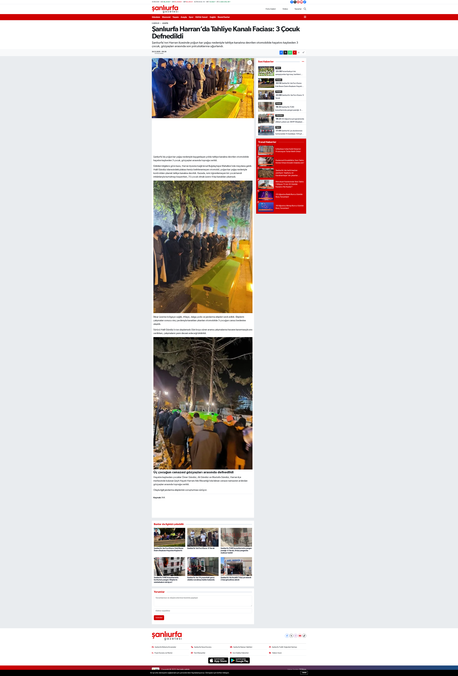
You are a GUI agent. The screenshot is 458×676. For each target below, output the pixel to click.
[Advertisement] (202, 136)
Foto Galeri (271, 9)
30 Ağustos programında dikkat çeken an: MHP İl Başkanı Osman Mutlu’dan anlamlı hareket (289, 121)
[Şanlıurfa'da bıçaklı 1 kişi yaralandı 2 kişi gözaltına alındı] (236, 566)
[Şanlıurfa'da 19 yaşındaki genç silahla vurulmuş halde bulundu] (203, 566)
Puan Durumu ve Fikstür (163, 653)
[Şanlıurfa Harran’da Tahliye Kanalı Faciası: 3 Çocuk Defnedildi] (203, 88)
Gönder (159, 618)
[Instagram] (296, 636)
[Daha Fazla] (295, 53)
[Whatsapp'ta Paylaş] (290, 53)
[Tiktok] (304, 636)
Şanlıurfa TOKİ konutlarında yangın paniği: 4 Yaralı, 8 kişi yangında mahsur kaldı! (236, 550)
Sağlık (213, 17)
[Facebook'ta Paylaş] (281, 53)
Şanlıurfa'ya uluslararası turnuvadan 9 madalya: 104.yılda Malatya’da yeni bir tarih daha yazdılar (289, 132)
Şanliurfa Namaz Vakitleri (242, 647)
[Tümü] (303, 62)
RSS (156, 669)
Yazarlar (298, 9)
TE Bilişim (302, 669)
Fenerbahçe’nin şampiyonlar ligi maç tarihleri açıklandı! (288, 73)
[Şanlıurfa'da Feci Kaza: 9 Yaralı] (203, 537)
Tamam (304, 672)
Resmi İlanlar (224, 17)
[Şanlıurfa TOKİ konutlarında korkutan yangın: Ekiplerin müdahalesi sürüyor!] (169, 566)
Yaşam (175, 17)
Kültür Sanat (201, 17)
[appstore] (218, 660)
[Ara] (305, 9)
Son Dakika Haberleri (241, 653)
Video (285, 9)
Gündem (156, 17)
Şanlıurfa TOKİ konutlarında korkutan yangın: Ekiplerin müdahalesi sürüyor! (166, 580)
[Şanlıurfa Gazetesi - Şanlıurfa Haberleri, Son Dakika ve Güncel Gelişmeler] (165, 9)
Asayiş (184, 17)
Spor (191, 17)
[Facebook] (287, 636)
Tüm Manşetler (199, 653)
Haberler (155, 23)
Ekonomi (166, 17)
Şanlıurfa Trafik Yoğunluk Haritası (284, 647)
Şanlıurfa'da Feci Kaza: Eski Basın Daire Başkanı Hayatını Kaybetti (289, 85)
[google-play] (239, 660)
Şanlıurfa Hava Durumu (202, 647)
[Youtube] (300, 636)
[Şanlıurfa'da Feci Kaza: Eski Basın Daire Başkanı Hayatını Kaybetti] (169, 537)
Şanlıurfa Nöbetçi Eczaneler (165, 647)
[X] (291, 636)
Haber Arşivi (277, 653)
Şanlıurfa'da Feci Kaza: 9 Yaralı (200, 548)
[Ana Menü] (305, 17)
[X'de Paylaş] (285, 53)
